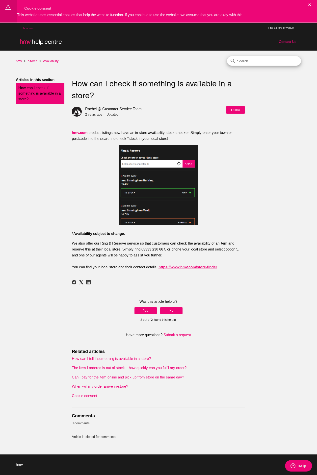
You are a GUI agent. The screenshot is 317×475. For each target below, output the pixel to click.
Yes (145, 310)
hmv (19, 61)
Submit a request (177, 335)
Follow (235, 110)
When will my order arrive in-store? (100, 386)
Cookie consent (37, 8)
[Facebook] (74, 282)
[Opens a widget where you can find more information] (298, 466)
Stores (32, 61)
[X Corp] (81, 282)
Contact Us (287, 42)
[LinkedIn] (88, 282)
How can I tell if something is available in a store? (111, 358)
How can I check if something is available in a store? (39, 93)
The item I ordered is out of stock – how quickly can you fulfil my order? (129, 368)
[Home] (40, 41)
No (171, 310)
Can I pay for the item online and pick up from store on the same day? (128, 377)
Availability (51, 61)
